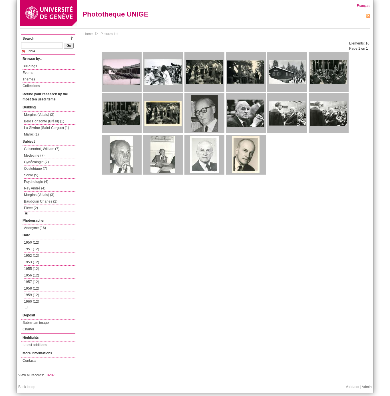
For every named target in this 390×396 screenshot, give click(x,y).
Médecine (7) (34, 155)
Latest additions (35, 345)
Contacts (29, 361)
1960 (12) (31, 302)
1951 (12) (31, 249)
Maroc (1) (31, 134)
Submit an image (36, 323)
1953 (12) (31, 262)
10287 (50, 375)
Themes (29, 79)
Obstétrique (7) (35, 169)
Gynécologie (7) (36, 162)
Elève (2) (31, 208)
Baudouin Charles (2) (40, 201)
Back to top (26, 387)
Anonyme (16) (35, 228)
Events (28, 73)
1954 (30, 51)
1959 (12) (31, 295)
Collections (31, 86)
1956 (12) (31, 275)
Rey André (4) (34, 188)
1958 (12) (31, 288)
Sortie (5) (31, 175)
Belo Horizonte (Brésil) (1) (44, 121)
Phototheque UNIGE (115, 14)
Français (363, 6)
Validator (352, 387)
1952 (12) (31, 256)
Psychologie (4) (36, 182)
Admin (367, 387)
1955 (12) (31, 269)
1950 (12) (31, 243)
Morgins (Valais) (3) (39, 115)
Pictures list (109, 34)
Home (88, 34)
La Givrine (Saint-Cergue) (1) (46, 128)
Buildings (30, 66)
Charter (28, 329)
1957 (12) (31, 282)
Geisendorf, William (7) (41, 149)
